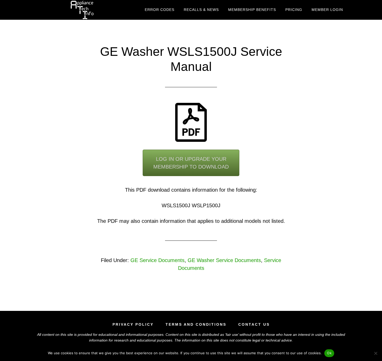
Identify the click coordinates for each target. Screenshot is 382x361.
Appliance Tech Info (82, 10)
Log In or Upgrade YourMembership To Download (191, 163)
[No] (375, 353)
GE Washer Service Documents (224, 260)
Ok (329, 353)
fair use (232, 334)
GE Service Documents (157, 260)
